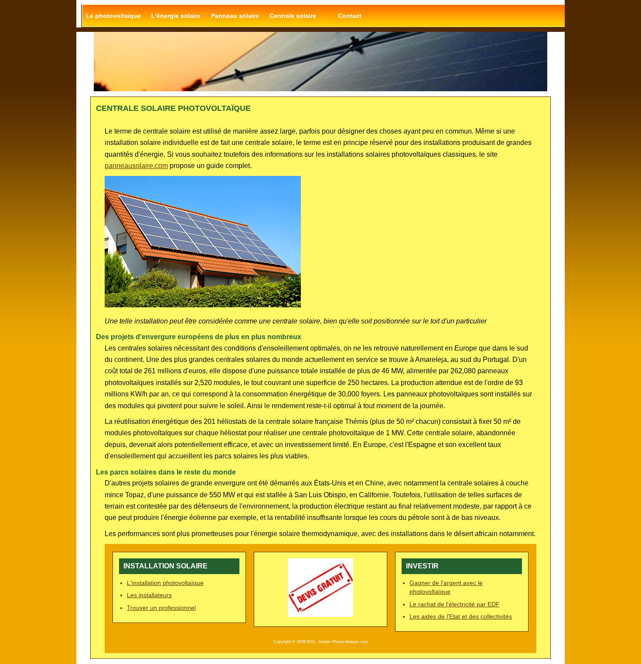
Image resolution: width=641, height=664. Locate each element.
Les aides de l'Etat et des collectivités (460, 616)
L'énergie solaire (176, 15)
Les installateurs (149, 595)
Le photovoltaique (113, 15)
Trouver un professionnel (161, 607)
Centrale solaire (292, 15)
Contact (349, 15)
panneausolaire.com (136, 165)
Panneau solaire (235, 15)
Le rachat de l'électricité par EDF (454, 604)
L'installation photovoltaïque (165, 582)
